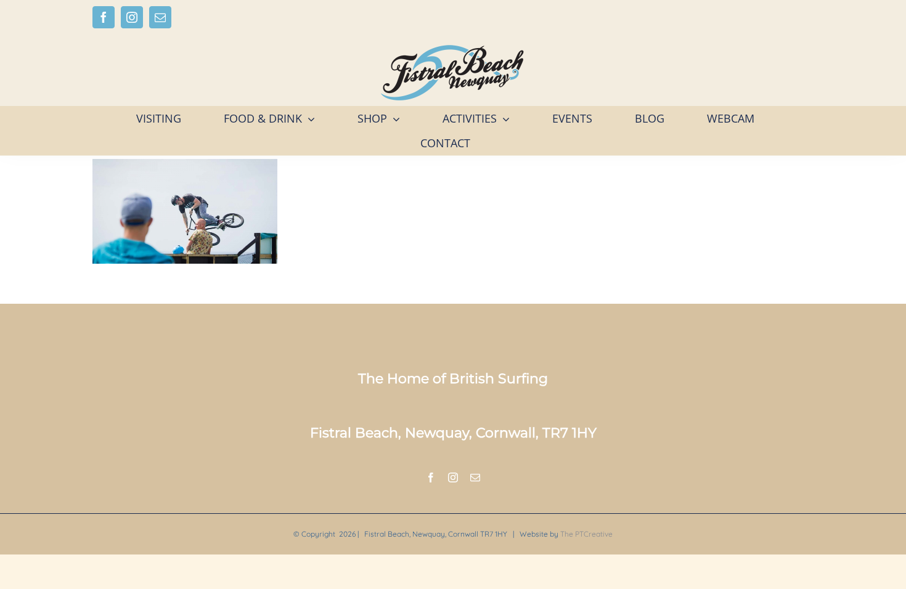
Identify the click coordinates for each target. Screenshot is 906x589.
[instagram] (453, 477)
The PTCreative (586, 533)
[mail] (475, 477)
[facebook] (431, 477)
